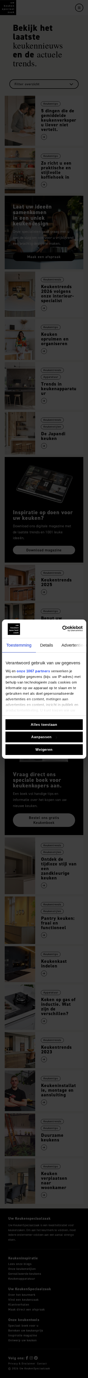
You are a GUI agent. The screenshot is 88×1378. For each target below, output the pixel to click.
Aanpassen (41, 737)
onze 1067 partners (33, 671)
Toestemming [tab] (18, 645)
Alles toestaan (44, 724)
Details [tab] (46, 645)
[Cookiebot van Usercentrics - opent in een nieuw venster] (63, 629)
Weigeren (44, 749)
